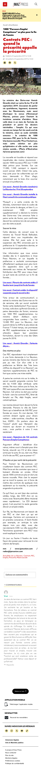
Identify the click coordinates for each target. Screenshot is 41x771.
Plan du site (9, 755)
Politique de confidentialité (14, 763)
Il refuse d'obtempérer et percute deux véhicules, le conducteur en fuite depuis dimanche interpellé (14, 16)
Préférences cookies (12, 761)
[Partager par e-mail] (4, 62)
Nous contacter (10, 753)
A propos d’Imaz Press (13, 750)
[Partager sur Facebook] (10, 62)
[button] (5, 4)
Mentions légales (11, 758)
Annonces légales (12, 740)
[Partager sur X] (15, 62)
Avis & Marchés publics (14, 743)
